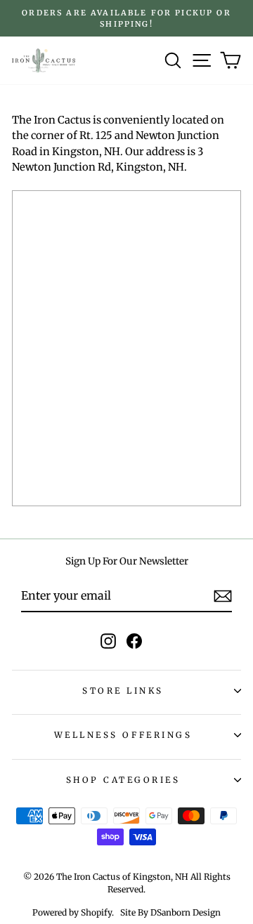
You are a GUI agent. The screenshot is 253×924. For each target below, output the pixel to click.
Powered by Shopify (72, 912)
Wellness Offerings (123, 735)
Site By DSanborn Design (170, 912)
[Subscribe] (223, 596)
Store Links (123, 690)
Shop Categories (123, 779)
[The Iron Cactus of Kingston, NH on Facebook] (134, 641)
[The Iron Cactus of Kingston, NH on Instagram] (108, 641)
